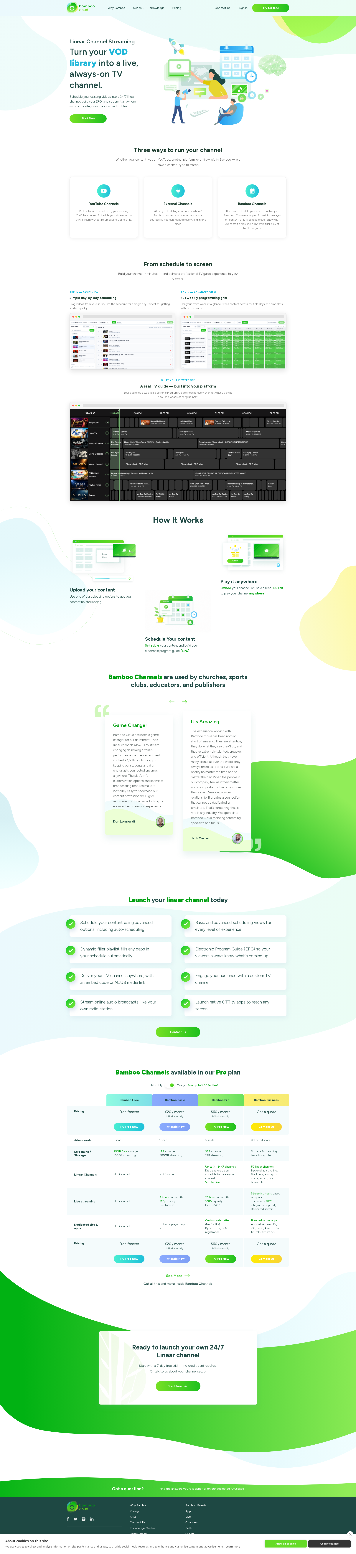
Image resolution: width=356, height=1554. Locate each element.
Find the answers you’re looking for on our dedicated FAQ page (202, 1488)
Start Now (88, 118)
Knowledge (156, 8)
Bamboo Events (196, 1505)
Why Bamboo (117, 8)
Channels (191, 1522)
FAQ (133, 1516)
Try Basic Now (175, 1126)
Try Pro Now (220, 1126)
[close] (350, 1534)
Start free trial (178, 1386)
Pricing (176, 8)
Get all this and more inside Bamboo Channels (178, 1284)
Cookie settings (329, 1543)
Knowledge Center (142, 1528)
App (188, 1511)
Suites (137, 8)
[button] (172, 702)
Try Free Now (129, 1126)
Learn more (233, 1546)
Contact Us (222, 8)
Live (188, 1516)
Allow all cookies (286, 1543)
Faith (188, 1528)
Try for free (271, 8)
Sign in (243, 8)
